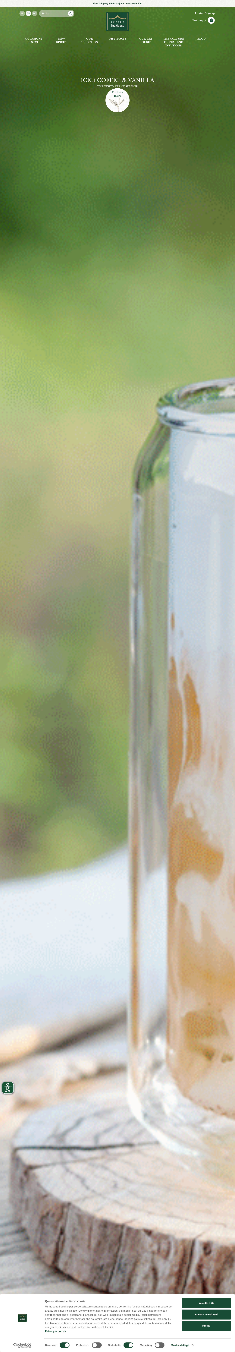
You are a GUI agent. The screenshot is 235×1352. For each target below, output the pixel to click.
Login (199, 13)
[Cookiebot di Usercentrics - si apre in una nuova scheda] (22, 1345)
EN (28, 13)
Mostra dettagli (180, 1345)
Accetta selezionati (206, 1314)
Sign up (210, 13)
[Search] (70, 13)
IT (22, 13)
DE (34, 13)
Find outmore (117, 94)
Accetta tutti (206, 1303)
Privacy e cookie (55, 1331)
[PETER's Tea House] (117, 21)
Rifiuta (206, 1325)
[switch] (97, 1345)
